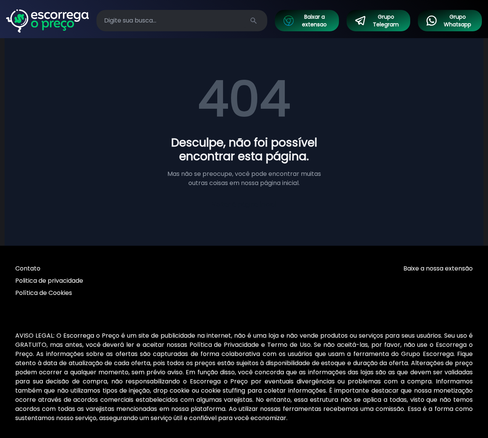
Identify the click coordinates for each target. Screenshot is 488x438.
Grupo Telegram (386, 20)
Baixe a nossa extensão (438, 268)
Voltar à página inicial (244, 204)
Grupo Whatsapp (457, 20)
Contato (27, 268)
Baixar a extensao (314, 20)
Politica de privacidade (49, 280)
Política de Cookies (43, 292)
